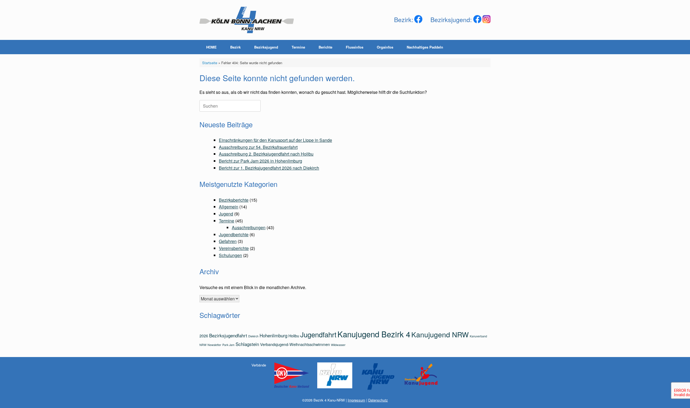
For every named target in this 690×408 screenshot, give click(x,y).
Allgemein (228, 207)
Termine (298, 47)
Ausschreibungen (248, 227)
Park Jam (228, 345)
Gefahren (228, 241)
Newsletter (214, 345)
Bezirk (235, 47)
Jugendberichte (234, 234)
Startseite (209, 62)
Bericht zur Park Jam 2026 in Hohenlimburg (260, 161)
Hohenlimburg (273, 335)
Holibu (293, 335)
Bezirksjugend (266, 47)
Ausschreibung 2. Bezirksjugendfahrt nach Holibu (266, 154)
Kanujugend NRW (440, 334)
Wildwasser (338, 345)
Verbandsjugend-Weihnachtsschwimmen (295, 344)
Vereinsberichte (234, 248)
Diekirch (253, 336)
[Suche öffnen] (483, 47)
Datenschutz (378, 400)
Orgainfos (385, 47)
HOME (211, 47)
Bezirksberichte (234, 200)
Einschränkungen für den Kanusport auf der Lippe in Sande (275, 140)
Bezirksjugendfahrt (228, 335)
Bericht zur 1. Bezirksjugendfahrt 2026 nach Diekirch (269, 168)
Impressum (356, 400)
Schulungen (230, 255)
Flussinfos (354, 47)
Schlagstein (247, 344)
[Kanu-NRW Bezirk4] (246, 20)
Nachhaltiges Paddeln (425, 47)
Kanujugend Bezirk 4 (373, 334)
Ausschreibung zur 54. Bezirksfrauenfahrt (258, 147)
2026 (203, 335)
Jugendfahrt (318, 334)
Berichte (325, 47)
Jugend (226, 214)
